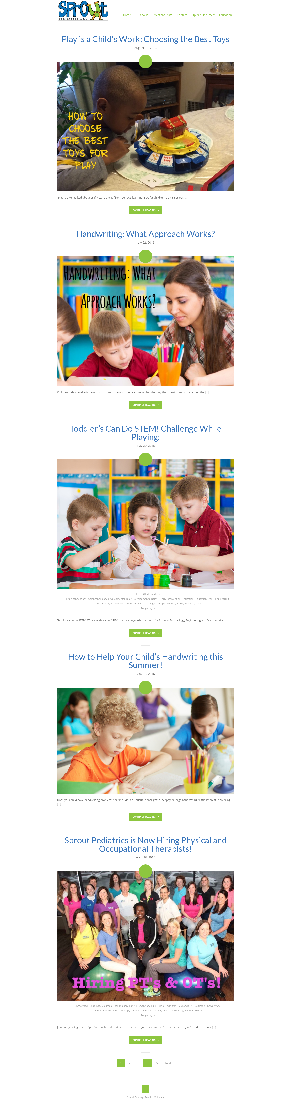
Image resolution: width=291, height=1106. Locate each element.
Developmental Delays (146, 598)
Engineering (222, 598)
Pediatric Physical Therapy (146, 1010)
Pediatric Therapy (173, 1010)
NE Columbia (198, 1005)
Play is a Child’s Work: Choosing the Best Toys (145, 39)
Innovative (117, 603)
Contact (182, 15)
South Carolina (193, 1010)
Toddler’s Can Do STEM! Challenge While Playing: (146, 432)
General (105, 603)
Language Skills (133, 603)
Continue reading (144, 210)
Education (225, 15)
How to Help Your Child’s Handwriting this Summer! (145, 660)
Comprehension (97, 598)
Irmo (161, 1005)
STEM (145, 594)
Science (171, 603)
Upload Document (203, 15)
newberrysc (213, 1005)
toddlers (155, 594)
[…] (186, 197)
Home (127, 15)
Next (168, 1063)
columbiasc (121, 1005)
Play (138, 594)
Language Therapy (154, 603)
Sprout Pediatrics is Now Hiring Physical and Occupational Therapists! (145, 844)
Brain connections (76, 598)
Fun (96, 603)
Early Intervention (170, 598)
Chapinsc (95, 1005)
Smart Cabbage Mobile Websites (145, 1097)
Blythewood (81, 1005)
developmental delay (120, 598)
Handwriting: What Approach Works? (145, 234)
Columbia (107, 1005)
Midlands (183, 1005)
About (144, 15)
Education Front (204, 598)
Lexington (171, 1005)
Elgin (154, 1005)
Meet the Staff (163, 15)
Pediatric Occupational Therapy (112, 1010)
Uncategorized (193, 603)
